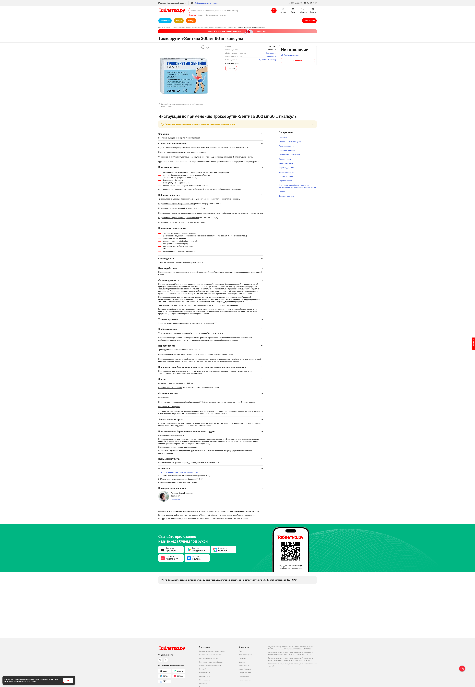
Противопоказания (287, 146)
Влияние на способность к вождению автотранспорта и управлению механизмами (297, 186)
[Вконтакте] (160, 660)
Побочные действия (287, 150)
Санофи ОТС (271, 56)
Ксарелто (201, 15)
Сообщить (298, 60)
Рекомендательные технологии (210, 666)
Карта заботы (244, 666)
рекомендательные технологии (26, 679)
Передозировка (285, 181)
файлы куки (44, 679)
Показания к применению (289, 155)
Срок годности (285, 159)
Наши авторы (244, 676)
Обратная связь (204, 680)
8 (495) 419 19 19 (310, 3)
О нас (241, 651)
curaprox (222, 15)
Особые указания (286, 176)
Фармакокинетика (286, 196)
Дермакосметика (212, 15)
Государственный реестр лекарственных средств (180, 472)
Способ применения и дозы (290, 142)
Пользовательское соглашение (210, 655)
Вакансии (242, 662)
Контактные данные (246, 655)
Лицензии (242, 658)
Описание (283, 137)
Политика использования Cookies (211, 662)
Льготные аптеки (245, 680)
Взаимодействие (286, 163)
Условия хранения (286, 172)
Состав (282, 191)
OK (68, 680)
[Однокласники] (166, 660)
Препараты (203, 683)
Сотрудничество (245, 673)
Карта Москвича (245, 669)
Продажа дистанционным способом (212, 651)
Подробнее (175, 499)
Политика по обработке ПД (208, 658)
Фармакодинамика (287, 168)
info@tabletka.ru (204, 673)
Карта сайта (203, 669)
